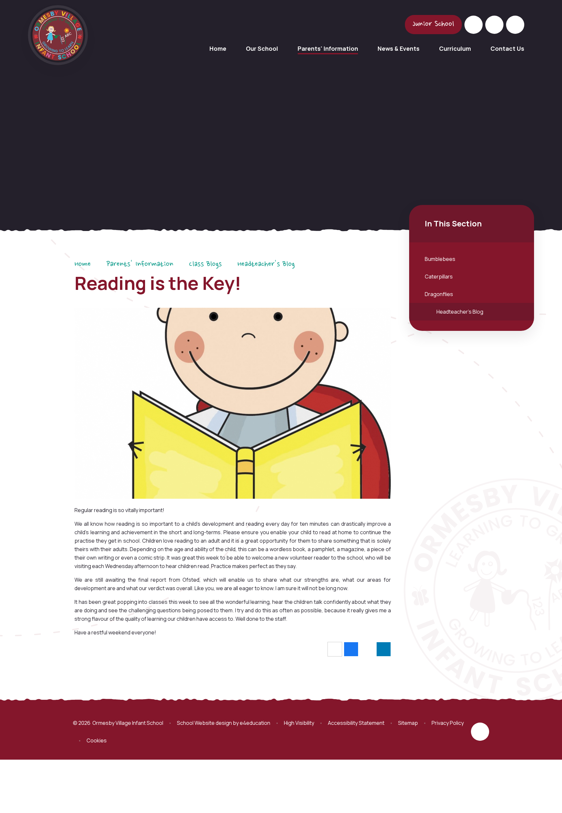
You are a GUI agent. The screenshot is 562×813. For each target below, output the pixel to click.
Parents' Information (139, 264)
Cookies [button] (97, 740)
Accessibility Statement (356, 722)
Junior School (433, 24)
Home (82, 264)
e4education (255, 722)
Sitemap (408, 722)
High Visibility (299, 722)
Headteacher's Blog (266, 264)
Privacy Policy (448, 722)
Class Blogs (205, 264)
